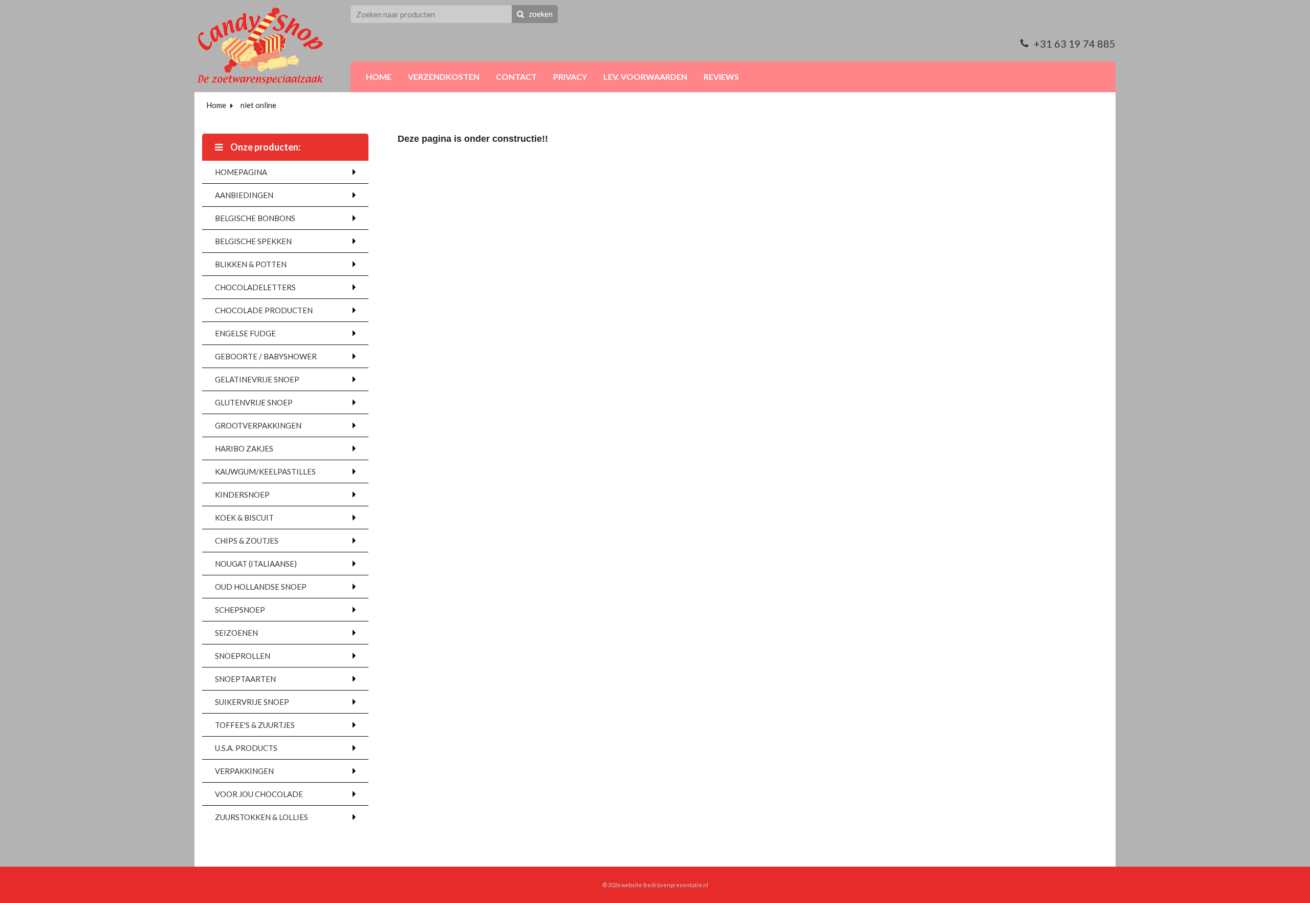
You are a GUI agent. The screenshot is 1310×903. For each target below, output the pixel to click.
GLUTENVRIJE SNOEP (254, 402)
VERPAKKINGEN (244, 771)
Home (216, 105)
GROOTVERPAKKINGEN (258, 425)
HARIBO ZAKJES (244, 448)
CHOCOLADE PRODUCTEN (264, 310)
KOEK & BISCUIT (244, 517)
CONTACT (516, 76)
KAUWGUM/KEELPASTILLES (265, 471)
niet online (258, 105)
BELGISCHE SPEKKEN (253, 241)
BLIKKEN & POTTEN (251, 264)
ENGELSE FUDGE (245, 333)
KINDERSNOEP (242, 494)
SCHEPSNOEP (240, 609)
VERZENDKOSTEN (443, 76)
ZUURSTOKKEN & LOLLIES (261, 817)
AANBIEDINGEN (244, 195)
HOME (378, 76)
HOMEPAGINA (241, 172)
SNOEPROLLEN (242, 655)
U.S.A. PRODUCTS (246, 747)
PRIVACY (570, 76)
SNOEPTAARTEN (245, 678)
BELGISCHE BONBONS (255, 218)
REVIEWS (721, 76)
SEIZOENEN (236, 632)
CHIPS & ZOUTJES (246, 540)
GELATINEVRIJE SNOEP (257, 379)
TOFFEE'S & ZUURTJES (255, 724)
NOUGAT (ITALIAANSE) (256, 563)
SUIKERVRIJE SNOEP (252, 701)
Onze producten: (264, 147)
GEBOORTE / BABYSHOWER (266, 356)
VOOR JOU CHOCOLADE (259, 794)
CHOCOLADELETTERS (255, 287)
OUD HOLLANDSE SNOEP (261, 586)
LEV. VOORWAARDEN (645, 76)
